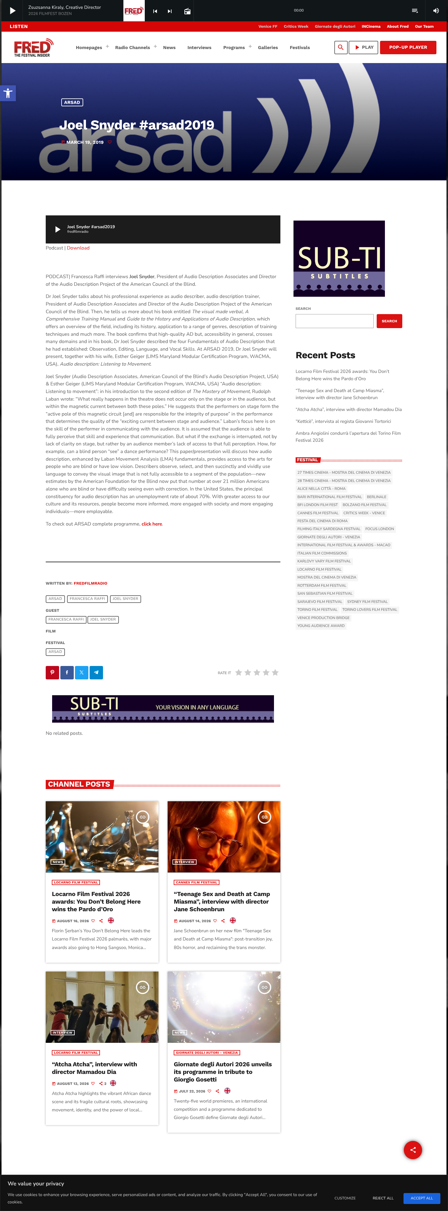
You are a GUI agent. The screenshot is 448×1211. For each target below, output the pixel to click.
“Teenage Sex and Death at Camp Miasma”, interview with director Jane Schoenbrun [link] (222, 901)
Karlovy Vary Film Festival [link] (324, 561)
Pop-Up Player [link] (408, 47)
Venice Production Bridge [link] (323, 618)
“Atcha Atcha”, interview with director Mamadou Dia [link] (94, 1068)
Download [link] (78, 248)
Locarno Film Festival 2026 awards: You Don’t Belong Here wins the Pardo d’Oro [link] (96, 901)
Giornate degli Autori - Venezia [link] (207, 1053)
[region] (224, 1193)
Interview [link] (184, 862)
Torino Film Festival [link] (317, 609)
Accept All (422, 1198)
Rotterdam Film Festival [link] (321, 585)
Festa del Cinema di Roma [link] (322, 521)
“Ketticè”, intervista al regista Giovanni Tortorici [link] (343, 422)
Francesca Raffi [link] (87, 599)
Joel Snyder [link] (125, 599)
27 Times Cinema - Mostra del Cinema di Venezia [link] (344, 472)
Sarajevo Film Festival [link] (319, 602)
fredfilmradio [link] (90, 583)
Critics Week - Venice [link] (364, 513)
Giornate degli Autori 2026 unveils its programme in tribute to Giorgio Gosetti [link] (223, 1072)
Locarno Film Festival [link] (76, 882)
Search (303, 308)
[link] (8, 93)
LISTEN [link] (19, 26)
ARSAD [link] (72, 102)
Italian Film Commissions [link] (322, 553)
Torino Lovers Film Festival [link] (370, 609)
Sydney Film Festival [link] (367, 602)
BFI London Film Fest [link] (317, 505)
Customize (345, 1198)
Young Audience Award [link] (321, 626)
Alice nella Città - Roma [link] (321, 489)
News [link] (58, 862)
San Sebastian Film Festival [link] (325, 593)
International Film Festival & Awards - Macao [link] (343, 545)
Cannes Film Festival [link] (196, 882)
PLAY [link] (363, 47)
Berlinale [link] (376, 497)
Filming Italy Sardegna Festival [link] (329, 529)
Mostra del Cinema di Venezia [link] (326, 577)
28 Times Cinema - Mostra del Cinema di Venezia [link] (344, 481)
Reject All (383, 1198)
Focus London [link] (379, 529)
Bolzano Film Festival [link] (364, 505)
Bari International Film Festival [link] (329, 497)
